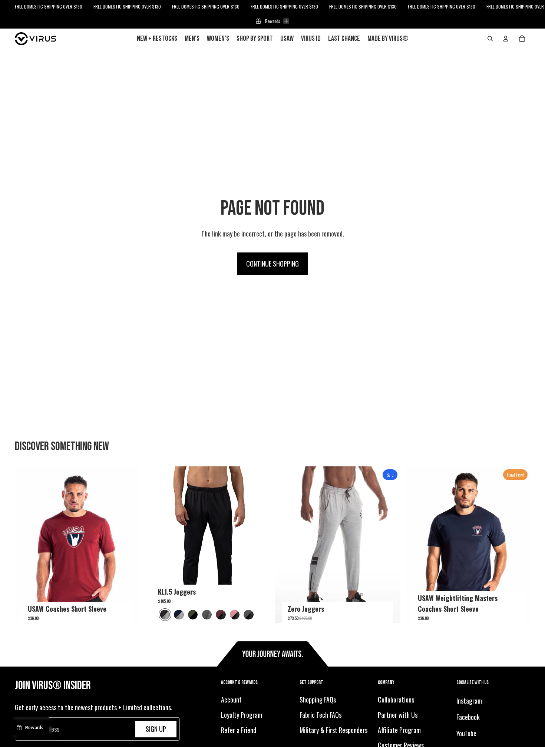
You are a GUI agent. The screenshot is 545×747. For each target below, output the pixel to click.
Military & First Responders (333, 730)
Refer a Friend (238, 730)
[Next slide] (129, 545)
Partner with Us (397, 715)
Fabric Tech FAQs (320, 715)
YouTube (466, 733)
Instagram (469, 700)
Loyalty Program (241, 715)
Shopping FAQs (318, 699)
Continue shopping (272, 263)
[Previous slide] (26, 545)
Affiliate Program (399, 730)
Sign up (156, 729)
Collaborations (396, 699)
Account (231, 699)
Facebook (468, 717)
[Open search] (490, 38)
